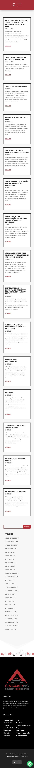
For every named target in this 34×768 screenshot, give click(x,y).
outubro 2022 (10, 576)
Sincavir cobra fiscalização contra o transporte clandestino (16, 183)
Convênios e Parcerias (23, 725)
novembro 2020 (11, 590)
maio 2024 (8, 559)
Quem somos (7, 723)
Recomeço (9, 393)
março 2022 (9, 583)
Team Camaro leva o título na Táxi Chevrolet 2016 (16, 58)
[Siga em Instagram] (19, 762)
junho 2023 (9, 569)
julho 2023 (9, 566)
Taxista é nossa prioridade (16, 86)
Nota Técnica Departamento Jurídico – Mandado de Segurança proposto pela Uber (16, 24)
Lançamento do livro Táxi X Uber (16, 118)
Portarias (6, 736)
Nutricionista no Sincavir (15, 492)
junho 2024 (9, 555)
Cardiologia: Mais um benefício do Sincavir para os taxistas (15, 327)
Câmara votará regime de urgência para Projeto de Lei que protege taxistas (17, 255)
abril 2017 (8, 604)
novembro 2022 (11, 573)
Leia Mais (8, 46)
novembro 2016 (11, 618)
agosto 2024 (9, 548)
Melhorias (6, 733)
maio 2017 (8, 601)
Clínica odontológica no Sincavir (15, 460)
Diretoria (6, 725)
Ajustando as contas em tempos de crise (15, 427)
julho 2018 (9, 594)
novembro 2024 (11, 538)
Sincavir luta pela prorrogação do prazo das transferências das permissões (16, 219)
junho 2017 (9, 597)
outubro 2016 (10, 622)
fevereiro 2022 (10, 587)
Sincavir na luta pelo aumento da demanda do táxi (17, 151)
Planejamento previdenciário (11, 361)
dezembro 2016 (10, 615)
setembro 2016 (10, 625)
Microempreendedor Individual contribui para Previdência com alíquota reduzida (15, 291)
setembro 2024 (10, 545)
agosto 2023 (9, 562)
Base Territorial (8, 728)
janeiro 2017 (9, 611)
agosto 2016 (9, 629)
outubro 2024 (10, 541)
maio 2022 (8, 580)
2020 (17, 720)
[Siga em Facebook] (14, 762)
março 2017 (9, 608)
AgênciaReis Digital (22, 756)
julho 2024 (9, 552)
